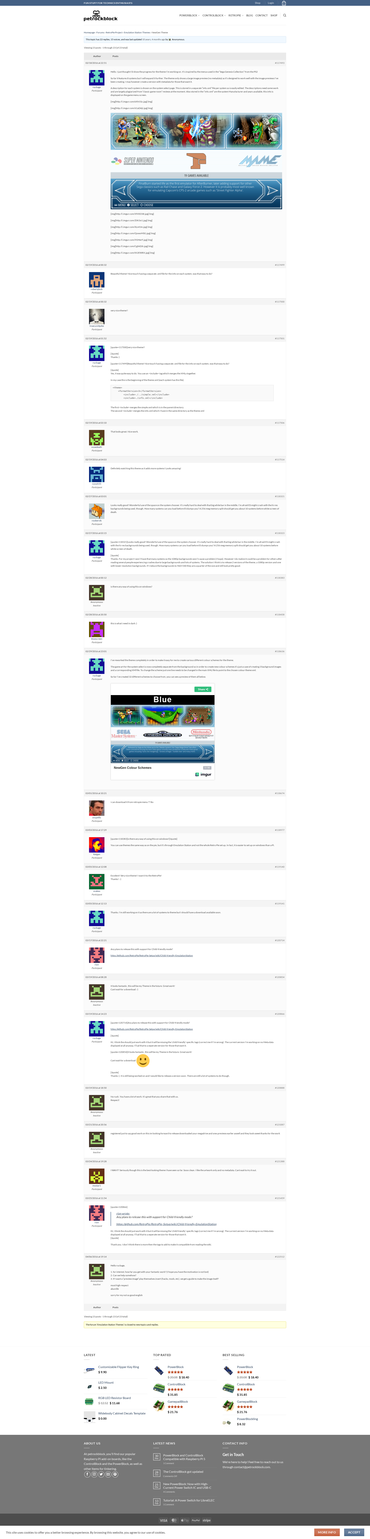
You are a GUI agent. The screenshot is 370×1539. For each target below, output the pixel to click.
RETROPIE (235, 15)
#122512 (279, 1256)
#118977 (279, 830)
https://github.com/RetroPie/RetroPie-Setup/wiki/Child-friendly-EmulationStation (152, 955)
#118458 (279, 614)
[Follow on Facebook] (87, 1474)
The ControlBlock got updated (183, 1471)
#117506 (279, 422)
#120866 (279, 1013)
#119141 (279, 903)
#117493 (279, 62)
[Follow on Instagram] (94, 1474)
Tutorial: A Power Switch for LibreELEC (189, 1500)
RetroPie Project (114, 32)
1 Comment (174, 1463)
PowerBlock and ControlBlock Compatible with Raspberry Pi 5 (184, 1457)
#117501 (279, 338)
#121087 (279, 1124)
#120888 (279, 1087)
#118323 (279, 533)
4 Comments (175, 1491)
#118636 (279, 651)
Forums (100, 32)
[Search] (284, 15)
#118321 (279, 496)
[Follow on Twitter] (101, 1474)
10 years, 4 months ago (153, 39)
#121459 (279, 1198)
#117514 (279, 459)
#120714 (279, 940)
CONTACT (262, 15)
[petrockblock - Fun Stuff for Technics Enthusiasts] (101, 15)
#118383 (279, 577)
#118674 (279, 793)
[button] (271, 3)
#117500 (279, 301)
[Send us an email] (108, 1474)
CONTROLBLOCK (213, 15)
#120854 (279, 977)
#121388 (279, 1161)
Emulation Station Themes (137, 32)
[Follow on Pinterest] (115, 1474)
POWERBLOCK (188, 15)
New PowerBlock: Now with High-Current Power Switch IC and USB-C (187, 1485)
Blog (249, 15)
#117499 (279, 264)
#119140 (279, 866)
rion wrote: (123, 1213)
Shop (257, 2)
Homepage (89, 32)
